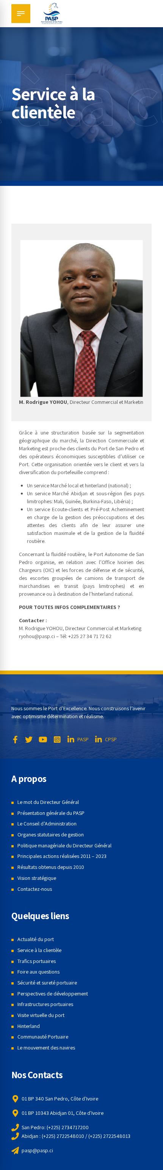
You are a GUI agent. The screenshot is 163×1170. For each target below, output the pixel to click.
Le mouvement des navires (46, 1047)
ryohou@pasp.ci (37, 636)
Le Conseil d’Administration (47, 823)
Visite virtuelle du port (40, 1015)
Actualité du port (35, 939)
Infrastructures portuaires (45, 1004)
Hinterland (28, 1026)
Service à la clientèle (39, 950)
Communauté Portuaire (42, 1036)
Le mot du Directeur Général (48, 802)
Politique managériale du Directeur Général (64, 845)
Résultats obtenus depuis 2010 (50, 867)
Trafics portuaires (36, 961)
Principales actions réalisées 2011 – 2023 (62, 856)
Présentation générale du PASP (51, 813)
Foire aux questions (38, 971)
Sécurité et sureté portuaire (47, 982)
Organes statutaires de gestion (50, 834)
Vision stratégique (36, 878)
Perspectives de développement (52, 993)
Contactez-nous (34, 889)
